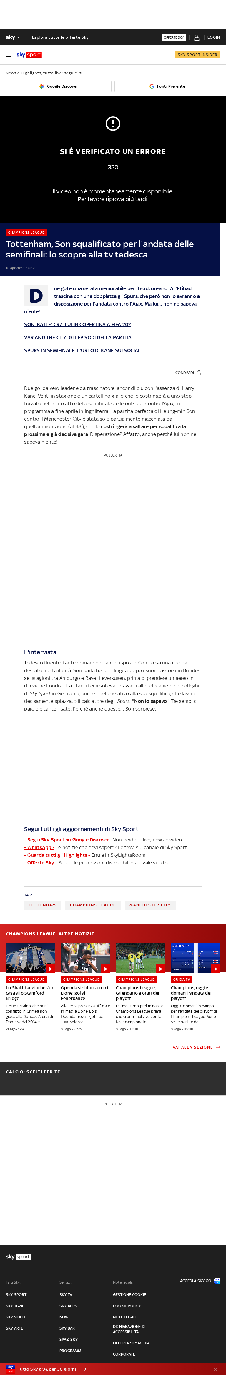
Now (64, 1317)
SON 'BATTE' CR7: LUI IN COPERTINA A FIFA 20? (77, 324)
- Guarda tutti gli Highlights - (57, 855)
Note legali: (123, 1282)
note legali (124, 1317)
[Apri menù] (8, 55)
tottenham (42, 905)
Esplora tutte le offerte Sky (60, 37)
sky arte (14, 1328)
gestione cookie (129, 1294)
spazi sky (68, 1339)
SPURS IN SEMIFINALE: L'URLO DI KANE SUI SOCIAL (82, 350)
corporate (124, 1354)
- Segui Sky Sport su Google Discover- (67, 840)
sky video (15, 1317)
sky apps (68, 1306)
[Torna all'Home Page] (29, 55)
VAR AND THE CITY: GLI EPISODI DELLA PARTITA (78, 337)
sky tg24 (15, 1306)
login (213, 37)
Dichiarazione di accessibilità (129, 1329)
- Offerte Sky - (40, 863)
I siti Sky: (13, 1282)
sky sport (16, 1294)
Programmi (70, 1350)
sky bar (67, 1328)
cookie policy (127, 1306)
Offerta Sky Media (131, 1343)
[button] (104, 1369)
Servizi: (65, 1282)
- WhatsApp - (39, 847)
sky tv (65, 1294)
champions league (93, 905)
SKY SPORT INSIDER (197, 54)
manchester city (150, 905)
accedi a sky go (195, 1281)
